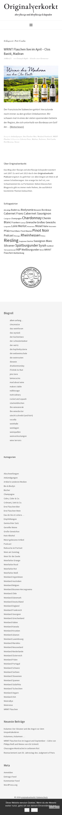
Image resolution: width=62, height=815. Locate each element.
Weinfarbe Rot (10, 568)
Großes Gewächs (46, 222)
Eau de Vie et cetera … (14, 515)
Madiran (35, 139)
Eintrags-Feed (10, 776)
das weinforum (16, 328)
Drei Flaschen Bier (12, 506)
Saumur (30, 241)
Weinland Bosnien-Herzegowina (18, 589)
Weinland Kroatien (12, 630)
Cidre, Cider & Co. (12, 498)
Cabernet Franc (25, 139)
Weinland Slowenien (13, 676)
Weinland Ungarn (11, 692)
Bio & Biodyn (9, 486)
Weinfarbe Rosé (11, 564)
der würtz (14, 345)
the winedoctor (17, 411)
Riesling (11, 240)
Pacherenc (42, 139)
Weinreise (8, 705)
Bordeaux (46, 209)
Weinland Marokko (12, 643)
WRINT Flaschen (11, 709)
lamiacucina (15, 378)
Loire (14, 226)
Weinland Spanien (12, 680)
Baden (14, 209)
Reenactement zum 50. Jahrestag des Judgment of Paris (29, 752)
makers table (16, 386)
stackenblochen (17, 403)
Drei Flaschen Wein (30, 136)
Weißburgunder (30, 249)
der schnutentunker (19, 341)
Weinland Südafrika (12, 684)
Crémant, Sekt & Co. (13, 502)
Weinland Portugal (12, 663)
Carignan (7, 218)
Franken (15, 222)
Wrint (42, 250)
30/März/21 (8, 58)
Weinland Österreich (13, 655)
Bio (19, 210)
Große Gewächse (11, 531)
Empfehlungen (10, 519)
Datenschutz (42, 797)
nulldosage (15, 390)
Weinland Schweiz (12, 668)
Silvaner (9, 245)
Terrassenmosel (10, 250)
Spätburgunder (26, 245)
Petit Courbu (51, 139)
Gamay (22, 223)
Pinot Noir (40, 230)
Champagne (16, 218)
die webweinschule (18, 353)
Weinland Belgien (11, 585)
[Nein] (54, 807)
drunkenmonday (17, 365)
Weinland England (11, 605)
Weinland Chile (10, 593)
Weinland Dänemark (12, 597)
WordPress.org (10, 784)
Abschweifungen (11, 473)
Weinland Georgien (12, 614)
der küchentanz (17, 336)
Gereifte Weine (10, 527)
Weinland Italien (11, 622)
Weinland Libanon (11, 634)
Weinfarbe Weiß (11, 572)
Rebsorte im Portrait (13, 548)
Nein (34, 810)
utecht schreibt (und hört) (21, 415)
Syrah (42, 245)
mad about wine (17, 382)
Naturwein (52, 226)
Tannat (16, 142)
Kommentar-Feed (12, 780)
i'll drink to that (16, 369)
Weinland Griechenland (14, 618)
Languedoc (7, 226)
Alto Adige (7, 210)
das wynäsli (15, 332)
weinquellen (15, 432)
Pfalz (7, 230)
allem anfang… (16, 320)
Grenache (31, 222)
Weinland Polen (10, 659)
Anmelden (8, 772)
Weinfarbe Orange (12, 560)
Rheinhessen (31, 235)
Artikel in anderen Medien (15, 481)
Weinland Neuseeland (13, 647)
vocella (13, 419)
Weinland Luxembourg (13, 639)
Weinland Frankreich (44, 136)
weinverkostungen (18, 436)
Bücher (7, 490)
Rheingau (17, 236)
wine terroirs (15, 440)
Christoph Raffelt (22, 58)
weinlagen (14, 428)
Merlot (22, 226)
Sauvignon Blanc (43, 241)
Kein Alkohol (9, 535)
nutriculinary (15, 394)
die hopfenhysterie (18, 349)
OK (27, 810)
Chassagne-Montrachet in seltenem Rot (21, 748)
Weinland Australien (12, 581)
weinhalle (14, 423)
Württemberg (18, 253)
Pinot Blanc (15, 231)
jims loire (14, 374)
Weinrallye (8, 701)
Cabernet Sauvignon (37, 213)
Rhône (43, 236)
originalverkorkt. (28, 797)
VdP (18, 249)
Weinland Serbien (11, 672)
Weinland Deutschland (13, 601)
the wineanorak (17, 407)
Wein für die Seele (12, 556)
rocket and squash (18, 399)
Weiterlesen (17, 126)
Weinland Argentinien (13, 577)
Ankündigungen (16, 136)
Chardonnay (32, 217)
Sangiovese (22, 241)
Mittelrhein (31, 226)
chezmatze (15, 324)
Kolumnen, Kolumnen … (14, 736)
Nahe (45, 226)
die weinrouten (16, 357)
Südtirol (50, 246)
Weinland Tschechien (13, 688)
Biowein (37, 210)
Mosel (39, 226)
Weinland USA (10, 696)
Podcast (9, 235)
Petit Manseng (9, 142)
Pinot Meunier (26, 231)
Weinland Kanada (11, 626)
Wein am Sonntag (11, 552)
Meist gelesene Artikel (14, 539)
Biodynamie (27, 209)
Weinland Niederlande (13, 651)
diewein (13, 361)
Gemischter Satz (11, 523)
